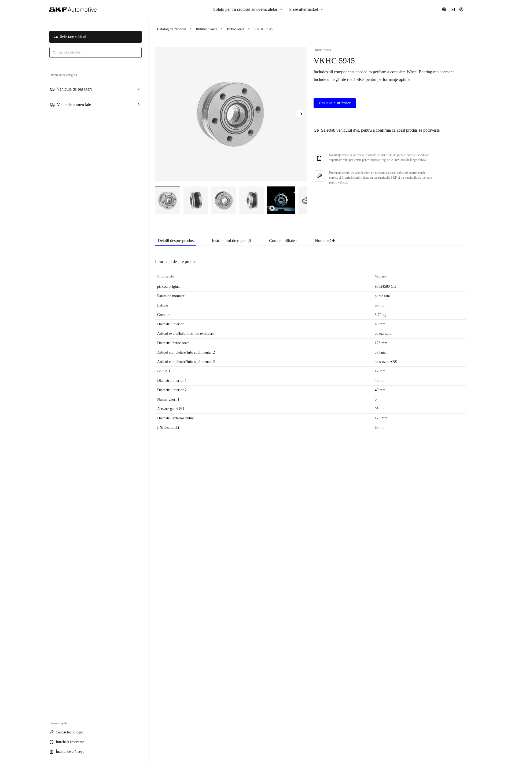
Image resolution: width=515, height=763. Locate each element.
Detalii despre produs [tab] (176, 240)
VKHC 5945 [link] (263, 29)
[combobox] (95, 52)
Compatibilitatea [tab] (283, 240)
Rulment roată (206, 29)
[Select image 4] (251, 200)
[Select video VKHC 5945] (281, 200)
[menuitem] (248, 9)
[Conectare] (461, 9)
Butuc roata (235, 29)
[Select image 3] (223, 200)
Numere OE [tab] (325, 240)
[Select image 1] (167, 200)
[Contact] (452, 9)
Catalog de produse (171, 29)
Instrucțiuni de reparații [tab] (231, 240)
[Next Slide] (299, 114)
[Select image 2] (195, 200)
